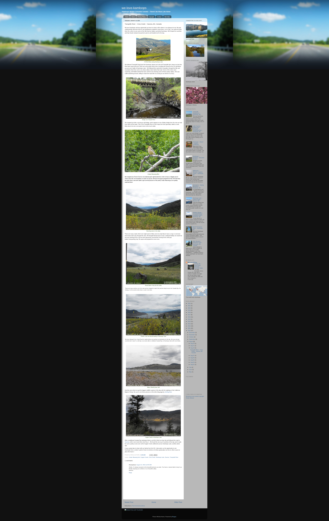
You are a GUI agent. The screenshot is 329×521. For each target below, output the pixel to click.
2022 (189, 303)
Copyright (151, 17)
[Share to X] (153, 455)
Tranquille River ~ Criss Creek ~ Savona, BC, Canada (196, 351)
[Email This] (150, 455)
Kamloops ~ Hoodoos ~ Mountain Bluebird (198, 158)
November (192, 334)
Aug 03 (193, 362)
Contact (159, 17)
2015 (189, 319)
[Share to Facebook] (155, 455)
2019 (189, 310)
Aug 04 (193, 360)
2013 (189, 323)
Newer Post (129, 502)
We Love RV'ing (192, 262)
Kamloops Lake (160, 457)
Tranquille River (174, 457)
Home (126, 17)
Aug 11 (193, 345)
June (190, 369)
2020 (189, 308)
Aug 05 (193, 357)
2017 (189, 314)
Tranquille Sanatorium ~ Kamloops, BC (197, 113)
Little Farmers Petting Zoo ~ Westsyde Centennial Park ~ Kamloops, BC (198, 128)
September (192, 339)
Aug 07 (193, 355)
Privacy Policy (142, 17)
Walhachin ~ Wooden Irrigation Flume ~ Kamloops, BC (198, 173)
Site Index (167, 17)
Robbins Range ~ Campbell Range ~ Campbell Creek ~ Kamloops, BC (198, 214)
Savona (127, 442)
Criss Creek (152, 457)
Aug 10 (193, 348)
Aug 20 (193, 343)
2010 (189, 330)
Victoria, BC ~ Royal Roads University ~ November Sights (198, 266)
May (190, 372)
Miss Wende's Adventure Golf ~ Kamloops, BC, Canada (197, 243)
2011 (189, 328)
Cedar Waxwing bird (134, 457)
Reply (130, 472)
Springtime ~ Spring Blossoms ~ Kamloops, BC (198, 186)
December (192, 332)
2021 (189, 305)
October (191, 337)
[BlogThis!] (152, 455)
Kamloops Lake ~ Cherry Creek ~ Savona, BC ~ (197, 199)
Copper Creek (144, 457)
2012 (189, 326)
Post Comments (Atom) (138, 505)
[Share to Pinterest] (156, 455)
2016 (189, 317)
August (191, 341)
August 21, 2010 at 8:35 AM (144, 464)
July (190, 367)
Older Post (178, 502)
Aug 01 (193, 364)
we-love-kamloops (134, 8)
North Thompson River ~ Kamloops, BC (198, 228)
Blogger (174, 516)
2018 (189, 312)
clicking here (168, 392)
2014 (189, 321)
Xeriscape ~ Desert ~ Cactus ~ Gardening (198, 143)
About (133, 17)
